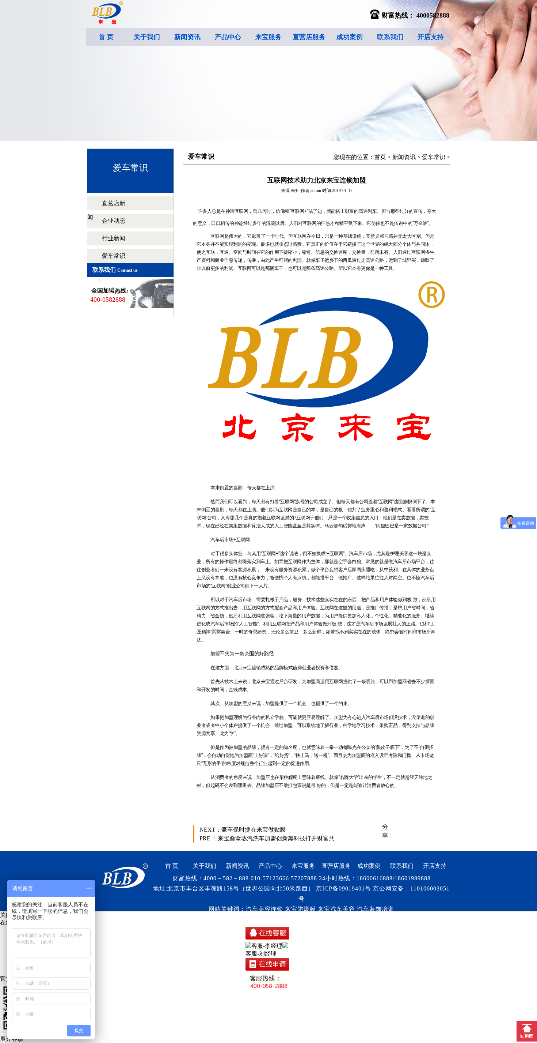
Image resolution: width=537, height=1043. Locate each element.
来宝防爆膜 (300, 909)
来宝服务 (268, 37)
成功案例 (349, 37)
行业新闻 (113, 238)
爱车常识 (113, 256)
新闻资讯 (187, 37)
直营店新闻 (106, 210)
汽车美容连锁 (264, 909)
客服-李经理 (266, 946)
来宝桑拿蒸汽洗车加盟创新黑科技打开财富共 (276, 838)
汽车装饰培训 (375, 909)
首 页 (106, 37)
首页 (380, 157)
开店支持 (431, 37)
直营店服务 (309, 37)
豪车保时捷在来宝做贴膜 (253, 830)
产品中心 (228, 37)
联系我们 (390, 37)
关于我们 (147, 37)
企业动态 (113, 221)
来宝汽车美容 (336, 909)
